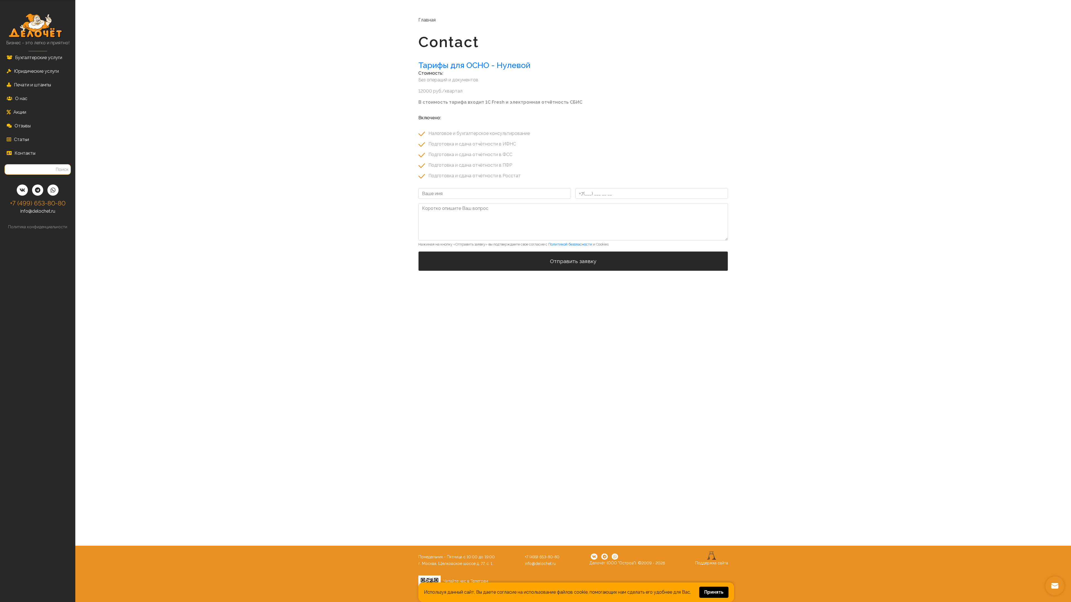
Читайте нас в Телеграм (465, 581)
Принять (713, 592)
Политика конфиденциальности (37, 227)
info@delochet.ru (37, 211)
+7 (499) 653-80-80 (38, 203)
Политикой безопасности (570, 244)
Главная (427, 20)
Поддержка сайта (711, 563)
